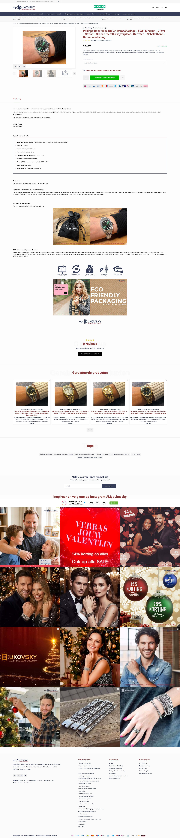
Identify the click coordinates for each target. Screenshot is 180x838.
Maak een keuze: (88, 59)
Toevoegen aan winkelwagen (105, 77)
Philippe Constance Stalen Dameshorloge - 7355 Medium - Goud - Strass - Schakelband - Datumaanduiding (32, 412)
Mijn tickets (143, 768)
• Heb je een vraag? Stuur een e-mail (89, 819)
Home (14, 23)
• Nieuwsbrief (82, 814)
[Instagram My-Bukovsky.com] (14, 775)
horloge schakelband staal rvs (120, 454)
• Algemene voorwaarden (86, 804)
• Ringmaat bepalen (84, 799)
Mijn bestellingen (144, 766)
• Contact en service (84, 763)
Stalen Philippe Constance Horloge (94, 28)
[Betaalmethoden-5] (97, 835)
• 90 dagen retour (84, 776)
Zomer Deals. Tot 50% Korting (109, 14)
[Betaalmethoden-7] (107, 835)
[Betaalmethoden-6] (102, 835)
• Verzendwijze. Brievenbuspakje (88, 781)
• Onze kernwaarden (84, 766)
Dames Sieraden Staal (35, 14)
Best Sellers (91, 14)
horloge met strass (103, 454)
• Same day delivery (84, 783)
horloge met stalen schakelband (84, 454)
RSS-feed (81, 826)
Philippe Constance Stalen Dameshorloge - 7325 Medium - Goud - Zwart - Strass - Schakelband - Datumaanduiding (70, 412)
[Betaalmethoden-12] (133, 835)
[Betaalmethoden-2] (82, 835)
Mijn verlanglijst (144, 771)
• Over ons (81, 806)
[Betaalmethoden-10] (122, 835)
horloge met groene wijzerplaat (63, 454)
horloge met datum (46, 454)
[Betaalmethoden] (85, 86)
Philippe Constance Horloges (74, 14)
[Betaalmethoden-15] (77, 835)
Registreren (143, 763)
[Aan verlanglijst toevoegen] (122, 77)
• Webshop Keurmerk (85, 794)
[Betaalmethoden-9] (117, 835)
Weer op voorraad (128, 14)
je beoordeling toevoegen (104, 40)
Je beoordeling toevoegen (90, 354)
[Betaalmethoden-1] (72, 835)
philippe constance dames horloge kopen (90, 457)
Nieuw (22, 14)
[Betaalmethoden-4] (92, 835)
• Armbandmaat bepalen (85, 796)
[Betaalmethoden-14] (143, 835)
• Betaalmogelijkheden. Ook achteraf (89, 778)
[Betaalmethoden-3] (87, 835)
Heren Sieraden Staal (53, 14)
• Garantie (81, 791)
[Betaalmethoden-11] (127, 835)
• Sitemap (81, 824)
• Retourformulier (84, 801)
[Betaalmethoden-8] (112, 835)
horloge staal (136, 454)
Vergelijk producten (145, 773)
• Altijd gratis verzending (86, 773)
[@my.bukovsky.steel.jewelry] (64, 503)
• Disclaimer (82, 821)
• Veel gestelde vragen (85, 816)
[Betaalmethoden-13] (138, 835)
